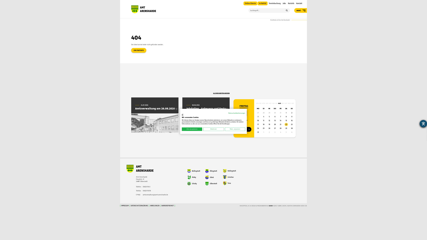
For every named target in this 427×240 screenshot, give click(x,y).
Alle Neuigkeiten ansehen (221, 93)
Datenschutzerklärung (139, 206)
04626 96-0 (146, 187)
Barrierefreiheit (167, 206)
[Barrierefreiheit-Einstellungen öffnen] (423, 123)
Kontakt (299, 3)
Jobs (284, 3)
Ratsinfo (291, 3)
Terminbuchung (275, 3)
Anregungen (154, 206)
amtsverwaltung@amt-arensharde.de (155, 195)
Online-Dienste (250, 3)
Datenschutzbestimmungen (236, 113)
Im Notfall (262, 3)
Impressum (125, 206)
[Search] (286, 10)
